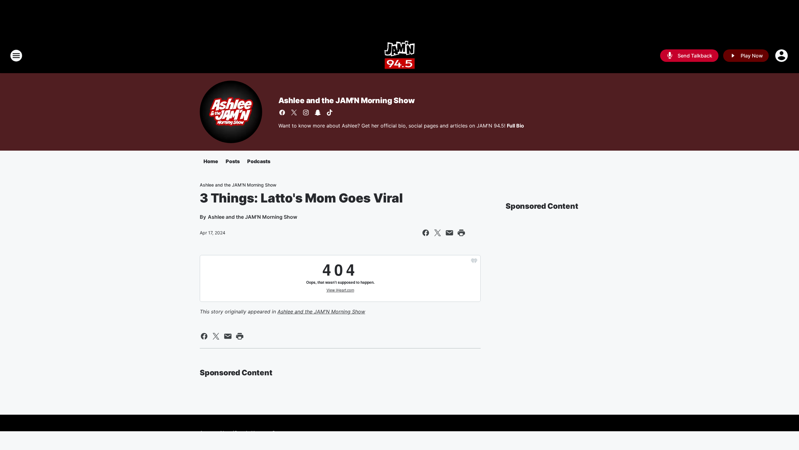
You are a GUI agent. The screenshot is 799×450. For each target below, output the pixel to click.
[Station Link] (399, 55)
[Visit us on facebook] (282, 112)
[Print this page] (461, 232)
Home (210, 161)
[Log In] (782, 55)
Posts (233, 161)
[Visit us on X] (294, 112)
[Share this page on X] (437, 232)
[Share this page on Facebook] (425, 232)
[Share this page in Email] (449, 232)
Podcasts (258, 161)
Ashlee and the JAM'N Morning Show (346, 100)
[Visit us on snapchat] (317, 112)
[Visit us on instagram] (306, 112)
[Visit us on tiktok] (329, 112)
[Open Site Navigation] (16, 55)
